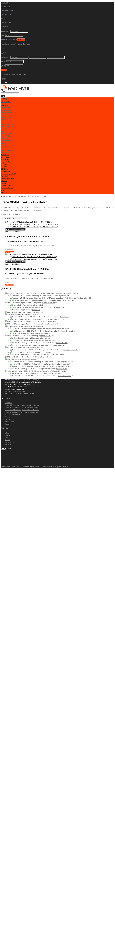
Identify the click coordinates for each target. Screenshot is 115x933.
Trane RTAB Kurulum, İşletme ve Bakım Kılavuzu (22, 410)
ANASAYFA (5, 155)
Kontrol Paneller (59, 345)
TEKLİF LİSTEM (6, 14)
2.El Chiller (4, 169)
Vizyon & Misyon (7, 162)
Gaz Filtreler (64, 317)
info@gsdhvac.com (18, 392)
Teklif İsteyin (9, 252)
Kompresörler (39, 326)
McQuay (8, 445)
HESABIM (4, 3)
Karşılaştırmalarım (7, 178)
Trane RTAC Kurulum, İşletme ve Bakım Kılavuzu (22, 412)
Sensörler (37, 347)
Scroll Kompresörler (68, 331)
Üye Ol (10, 22)
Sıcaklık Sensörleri (55, 355)
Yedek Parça (9, 419)
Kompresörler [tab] (5, 108)
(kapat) (3, 49)
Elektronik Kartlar (48, 340)
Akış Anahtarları (63, 296)
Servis (7, 417)
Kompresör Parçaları (63, 329)
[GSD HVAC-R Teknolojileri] (16, 91)
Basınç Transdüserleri (70, 350)
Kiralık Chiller (5, 171)
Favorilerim (5, 176)
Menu (4, 99)
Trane (7, 433)
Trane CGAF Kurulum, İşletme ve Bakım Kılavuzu (22, 405)
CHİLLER (4, 167)
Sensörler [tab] (4, 115)
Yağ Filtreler (58, 319)
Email (3, 62)
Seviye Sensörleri (45, 352)
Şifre (3, 35)
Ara (3, 96)
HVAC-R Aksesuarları (50, 322)
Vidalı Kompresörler (42, 333)
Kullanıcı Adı (5, 31)
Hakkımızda (5, 160)
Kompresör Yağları (64, 376)
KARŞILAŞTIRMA (7, 11)
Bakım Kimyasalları (54, 373)
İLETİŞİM (4, 193)
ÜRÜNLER (4, 164)
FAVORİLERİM (6, 7)
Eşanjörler (37, 312)
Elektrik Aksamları (48, 303)
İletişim (7, 424)
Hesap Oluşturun (23, 44)
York (7, 437)
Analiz (3, 190)
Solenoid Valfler (61, 369)
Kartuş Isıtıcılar (39, 305)
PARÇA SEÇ (5, 105)
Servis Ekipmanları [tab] (7, 129)
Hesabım (4, 181)
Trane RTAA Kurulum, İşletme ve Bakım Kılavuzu (22, 407)
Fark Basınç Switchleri (84, 298)
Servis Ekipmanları (42, 357)
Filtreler (33, 314)
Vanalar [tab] (3, 119)
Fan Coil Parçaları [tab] (7, 127)
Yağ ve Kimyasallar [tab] (7, 124)
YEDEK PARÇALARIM (8, 174)
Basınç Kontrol (77, 293)
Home (3, 196)
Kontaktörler (59, 307)
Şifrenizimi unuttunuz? (9, 40)
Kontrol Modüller (61, 343)
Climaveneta (9, 442)
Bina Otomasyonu (44, 338)
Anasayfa (8, 403)
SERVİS (3, 183)
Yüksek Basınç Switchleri (65, 300)
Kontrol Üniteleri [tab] (6, 112)
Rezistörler (36, 310)
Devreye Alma (6, 185)
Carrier (7, 435)
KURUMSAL (5, 157)
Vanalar (33, 359)
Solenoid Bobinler (63, 366)
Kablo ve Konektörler (12, 232)
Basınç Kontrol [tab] (6, 117)
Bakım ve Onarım (7, 188)
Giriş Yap (4, 22)
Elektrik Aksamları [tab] (7, 110)
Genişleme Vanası (66, 362)
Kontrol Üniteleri (45, 336)
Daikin (7, 440)
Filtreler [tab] (3, 122)
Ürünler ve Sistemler (12, 415)
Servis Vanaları (63, 364)
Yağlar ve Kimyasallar (58, 371)
